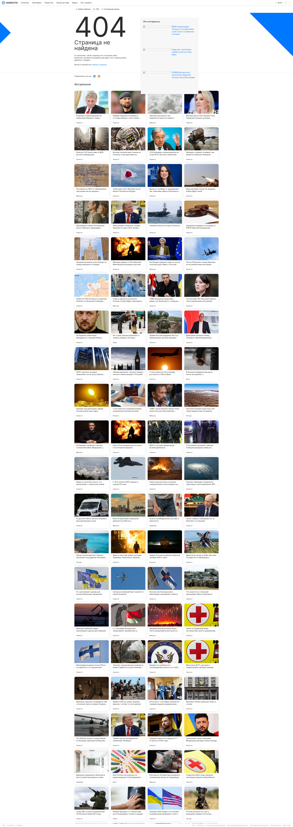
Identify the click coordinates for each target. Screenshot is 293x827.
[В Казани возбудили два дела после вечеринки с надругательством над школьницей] (201, 364)
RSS (193, 825)
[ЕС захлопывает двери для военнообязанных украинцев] (91, 584)
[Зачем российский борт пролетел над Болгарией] (128, 584)
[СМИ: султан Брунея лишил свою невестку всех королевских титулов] (165, 401)
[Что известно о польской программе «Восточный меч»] (201, 584)
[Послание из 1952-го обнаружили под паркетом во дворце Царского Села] (91, 181)
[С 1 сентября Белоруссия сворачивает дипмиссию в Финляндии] (128, 621)
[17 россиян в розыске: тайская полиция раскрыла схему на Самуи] (201, 437)
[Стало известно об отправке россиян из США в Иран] (165, 364)
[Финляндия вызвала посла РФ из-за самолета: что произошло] (91, 657)
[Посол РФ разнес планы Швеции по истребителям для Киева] (201, 254)
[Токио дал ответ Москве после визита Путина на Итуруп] (128, 181)
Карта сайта (287, 825)
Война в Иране (84, 9)
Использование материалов (259, 825)
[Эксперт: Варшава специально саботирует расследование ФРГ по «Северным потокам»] (201, 474)
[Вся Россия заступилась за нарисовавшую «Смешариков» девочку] (128, 767)
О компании (11, 825)
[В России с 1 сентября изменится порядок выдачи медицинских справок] (165, 694)
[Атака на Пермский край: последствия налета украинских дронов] (201, 621)
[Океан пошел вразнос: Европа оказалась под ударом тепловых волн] (91, 547)
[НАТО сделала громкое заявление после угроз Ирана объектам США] (91, 364)
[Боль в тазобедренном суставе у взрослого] (165, 511)
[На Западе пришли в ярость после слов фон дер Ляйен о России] (165, 254)
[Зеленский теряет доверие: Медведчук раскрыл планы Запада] (201, 730)
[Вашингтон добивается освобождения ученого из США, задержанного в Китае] (165, 657)
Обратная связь (275, 825)
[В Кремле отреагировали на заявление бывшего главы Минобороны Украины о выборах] (91, 108)
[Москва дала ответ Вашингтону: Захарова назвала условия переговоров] (201, 108)
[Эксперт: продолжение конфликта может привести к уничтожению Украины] (128, 657)
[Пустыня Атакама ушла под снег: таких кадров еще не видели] (201, 401)
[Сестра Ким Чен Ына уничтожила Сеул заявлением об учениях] (201, 291)
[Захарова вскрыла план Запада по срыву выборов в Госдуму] (91, 254)
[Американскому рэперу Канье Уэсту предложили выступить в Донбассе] (165, 621)
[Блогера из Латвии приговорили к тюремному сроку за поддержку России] (165, 767)
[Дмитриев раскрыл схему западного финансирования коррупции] (201, 328)
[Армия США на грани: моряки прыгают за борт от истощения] (128, 694)
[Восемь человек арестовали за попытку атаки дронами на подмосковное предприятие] (128, 144)
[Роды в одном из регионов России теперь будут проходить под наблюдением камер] (128, 291)
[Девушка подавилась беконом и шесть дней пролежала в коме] (91, 767)
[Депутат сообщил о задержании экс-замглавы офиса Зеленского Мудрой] (165, 181)
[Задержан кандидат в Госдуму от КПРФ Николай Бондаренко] (201, 218)
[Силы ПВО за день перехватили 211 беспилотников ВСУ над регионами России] (91, 804)
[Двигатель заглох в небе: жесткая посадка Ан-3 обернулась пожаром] (201, 547)
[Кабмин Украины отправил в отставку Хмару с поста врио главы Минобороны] (128, 108)
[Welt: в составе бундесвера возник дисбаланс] (165, 437)
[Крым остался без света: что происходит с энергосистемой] (91, 474)
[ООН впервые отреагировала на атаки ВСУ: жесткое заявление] (165, 144)
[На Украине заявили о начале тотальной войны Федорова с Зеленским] (91, 437)
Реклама (19, 825)
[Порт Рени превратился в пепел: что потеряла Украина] (128, 437)
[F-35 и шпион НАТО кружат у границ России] (128, 474)
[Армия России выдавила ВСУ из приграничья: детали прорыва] (165, 328)
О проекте (200, 825)
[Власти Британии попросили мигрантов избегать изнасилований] (128, 511)
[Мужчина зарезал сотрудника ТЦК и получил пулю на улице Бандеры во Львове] (91, 694)
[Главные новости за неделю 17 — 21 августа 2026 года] (165, 730)
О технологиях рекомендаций (215, 825)
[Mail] (3, 2)
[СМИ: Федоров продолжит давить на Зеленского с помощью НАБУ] (165, 291)
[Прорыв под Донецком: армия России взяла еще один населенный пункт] (91, 401)
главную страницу (99, 65)
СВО (97, 9)
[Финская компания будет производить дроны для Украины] (91, 621)
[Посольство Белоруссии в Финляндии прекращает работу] (165, 584)
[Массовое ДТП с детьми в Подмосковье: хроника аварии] (201, 657)
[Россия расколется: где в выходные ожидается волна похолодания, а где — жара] (201, 804)
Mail (3, 825)
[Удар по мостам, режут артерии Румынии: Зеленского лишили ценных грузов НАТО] (128, 547)
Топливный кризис (112, 9)
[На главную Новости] (11, 2)
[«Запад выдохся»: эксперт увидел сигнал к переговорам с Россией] (128, 364)
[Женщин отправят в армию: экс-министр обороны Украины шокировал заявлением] (201, 144)
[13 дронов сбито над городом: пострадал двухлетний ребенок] (201, 767)
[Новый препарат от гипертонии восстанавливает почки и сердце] (128, 804)
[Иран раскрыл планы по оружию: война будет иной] (201, 181)
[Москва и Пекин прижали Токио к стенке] (201, 694)
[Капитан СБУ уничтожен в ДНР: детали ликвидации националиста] (91, 144)
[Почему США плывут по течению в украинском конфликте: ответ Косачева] (165, 804)
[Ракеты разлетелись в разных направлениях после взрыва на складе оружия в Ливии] (165, 474)
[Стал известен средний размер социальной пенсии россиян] (128, 401)
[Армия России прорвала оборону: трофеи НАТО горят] (165, 547)
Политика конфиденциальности (237, 825)
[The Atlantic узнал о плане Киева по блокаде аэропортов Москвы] (91, 730)
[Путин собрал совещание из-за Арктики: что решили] (201, 511)
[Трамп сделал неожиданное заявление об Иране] (128, 730)
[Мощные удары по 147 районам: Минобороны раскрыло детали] (128, 254)
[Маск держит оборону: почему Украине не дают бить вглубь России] (128, 218)
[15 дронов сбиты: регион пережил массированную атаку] (91, 511)
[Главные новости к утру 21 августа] (165, 218)
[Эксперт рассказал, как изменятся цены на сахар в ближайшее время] (165, 108)
